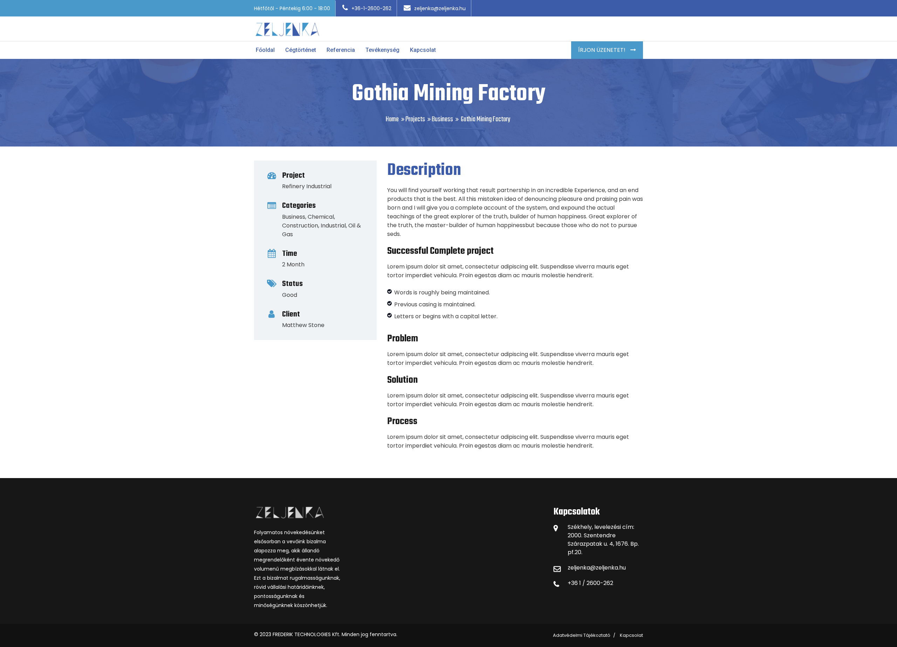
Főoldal (265, 50)
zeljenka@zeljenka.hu (440, 8)
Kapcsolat (423, 50)
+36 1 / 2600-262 (590, 583)
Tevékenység (382, 50)
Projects (415, 119)
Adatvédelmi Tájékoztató (581, 635)
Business (442, 119)
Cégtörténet (300, 50)
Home (392, 119)
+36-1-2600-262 (371, 8)
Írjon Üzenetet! (602, 50)
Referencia (341, 50)
